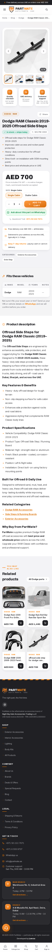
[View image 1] (8, 79)
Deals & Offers (11, 782)
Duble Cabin (31, 195)
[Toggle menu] (4, 9)
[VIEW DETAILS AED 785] (13, 597)
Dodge (21, 18)
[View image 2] (19, 79)
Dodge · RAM (10, 114)
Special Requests (13, 788)
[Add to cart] (20, 623)
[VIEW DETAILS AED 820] (13, 640)
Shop (13, 18)
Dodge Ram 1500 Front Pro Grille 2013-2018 (12, 616)
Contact (8, 800)
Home (4, 18)
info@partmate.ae (14, 861)
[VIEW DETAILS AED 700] (38, 640)
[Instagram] (4, 704)
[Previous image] (8, 51)
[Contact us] (6, 928)
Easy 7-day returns (17, 244)
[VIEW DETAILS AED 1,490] (38, 597)
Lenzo (32, 938)
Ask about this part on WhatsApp (28, 212)
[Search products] (47, 9)
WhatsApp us (12, 855)
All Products (10, 755)
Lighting (8, 743)
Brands (8, 777)
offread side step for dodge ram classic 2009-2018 (38, 659)
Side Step (8, 259)
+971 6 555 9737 (14, 849)
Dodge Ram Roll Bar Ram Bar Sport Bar (38, 616)
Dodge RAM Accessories (18, 509)
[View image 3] (29, 79)
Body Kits (9, 749)
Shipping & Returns (13, 816)
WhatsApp (30, 304)
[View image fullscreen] (26, 51)
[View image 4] (40, 79)
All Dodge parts (36, 579)
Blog (7, 794)
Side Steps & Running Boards (21, 514)
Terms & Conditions (14, 821)
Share (45, 114)
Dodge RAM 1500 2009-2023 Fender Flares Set (13, 659)
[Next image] (43, 51)
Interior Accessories (14, 738)
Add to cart (37, 204)
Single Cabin (14, 195)
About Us (9, 771)
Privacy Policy (11, 827)
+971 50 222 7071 (34, 219)
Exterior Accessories (27, 255)
